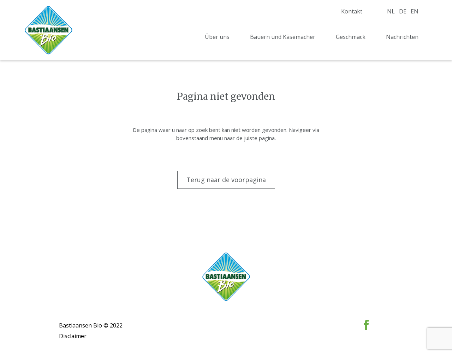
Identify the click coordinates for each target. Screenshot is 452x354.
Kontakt (351, 11)
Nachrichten (402, 37)
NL (391, 11)
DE (402, 11)
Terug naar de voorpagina (226, 179)
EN (414, 11)
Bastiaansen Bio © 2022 (91, 325)
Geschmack (350, 37)
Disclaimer (73, 336)
